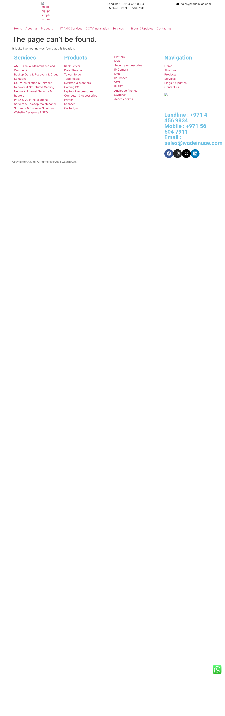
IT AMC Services (71, 28)
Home (18, 28)
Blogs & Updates (142, 28)
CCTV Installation (97, 28)
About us (31, 28)
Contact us (164, 28)
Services (118, 28)
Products (47, 28)
